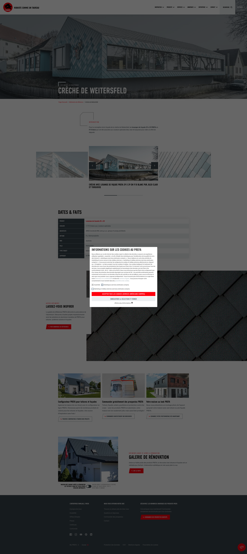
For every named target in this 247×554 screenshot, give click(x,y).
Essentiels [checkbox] (97, 285)
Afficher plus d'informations (122, 303)
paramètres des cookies (122, 281)
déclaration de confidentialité (103, 278)
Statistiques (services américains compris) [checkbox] (116, 285)
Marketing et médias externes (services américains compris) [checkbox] (112, 289)
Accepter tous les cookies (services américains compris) (123, 294)
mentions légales (124, 278)
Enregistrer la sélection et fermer (123, 299)
